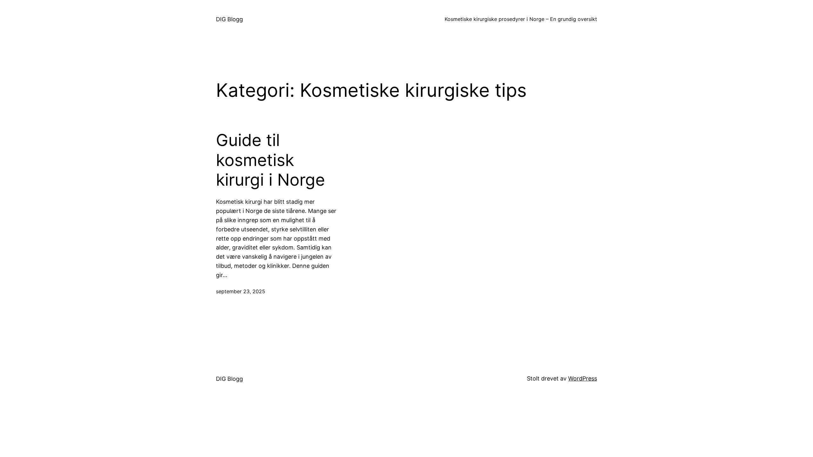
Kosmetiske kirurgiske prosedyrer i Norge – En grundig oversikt (521, 19)
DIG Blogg (229, 19)
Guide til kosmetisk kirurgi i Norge (270, 160)
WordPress (582, 378)
